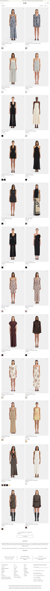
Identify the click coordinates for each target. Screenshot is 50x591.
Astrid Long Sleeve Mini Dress (31, 524)
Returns (2, 569)
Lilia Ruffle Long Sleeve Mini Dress (33, 43)
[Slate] (5, 180)
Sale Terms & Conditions (5, 577)
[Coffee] (26, 355)
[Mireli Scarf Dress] (37, 287)
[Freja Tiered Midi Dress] (37, 375)
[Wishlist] (3, 3)
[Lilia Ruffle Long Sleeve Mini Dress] (37, 24)
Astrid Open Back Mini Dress (7, 524)
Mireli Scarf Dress (29, 306)
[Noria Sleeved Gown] (13, 331)
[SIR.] (25, 3)
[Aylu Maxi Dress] (13, 112)
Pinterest (25, 569)
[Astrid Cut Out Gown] (13, 461)
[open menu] (1, 3)
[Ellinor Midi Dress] (13, 418)
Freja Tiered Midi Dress (30, 394)
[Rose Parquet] (2, 311)
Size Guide (16, 571)
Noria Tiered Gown (5, 87)
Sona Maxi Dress (28, 218)
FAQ (2, 574)
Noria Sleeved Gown (5, 350)
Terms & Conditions (17, 577)
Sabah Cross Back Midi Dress (31, 480)
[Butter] (9, 485)
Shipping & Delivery (5, 568)
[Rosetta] (2, 397)
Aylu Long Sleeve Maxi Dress (7, 262)
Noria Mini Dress (28, 87)
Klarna (2, 572)
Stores (15, 572)
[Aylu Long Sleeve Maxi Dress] (13, 244)
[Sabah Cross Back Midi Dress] (37, 461)
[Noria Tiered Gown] (13, 68)
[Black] (2, 136)
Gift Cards (3, 575)
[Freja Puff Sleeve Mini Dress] (13, 375)
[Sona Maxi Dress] (37, 200)
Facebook (25, 571)
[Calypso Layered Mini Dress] (37, 418)
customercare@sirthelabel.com (40, 575)
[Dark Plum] (2, 355)
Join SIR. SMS (26, 572)
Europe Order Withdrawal (6, 578)
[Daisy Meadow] (2, 48)
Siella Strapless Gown (30, 262)
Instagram (26, 568)
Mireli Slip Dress (5, 306)
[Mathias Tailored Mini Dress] (13, 156)
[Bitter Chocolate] (5, 485)
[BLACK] (7, 485)
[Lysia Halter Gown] (37, 156)
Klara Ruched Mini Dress (6, 218)
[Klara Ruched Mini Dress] (13, 200)
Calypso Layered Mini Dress (31, 436)
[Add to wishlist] (23, 8)
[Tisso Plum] (2, 485)
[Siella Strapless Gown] (37, 244)
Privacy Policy (16, 575)
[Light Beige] (2, 440)
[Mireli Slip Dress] (13, 287)
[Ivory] (5, 224)
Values (15, 568)
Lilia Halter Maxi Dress (6, 43)
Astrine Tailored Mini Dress (31, 350)
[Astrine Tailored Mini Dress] (37, 331)
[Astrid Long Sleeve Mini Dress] (37, 505)
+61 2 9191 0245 (38, 577)
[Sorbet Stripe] (26, 441)
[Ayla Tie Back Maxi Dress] (37, 112)
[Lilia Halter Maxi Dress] (13, 24)
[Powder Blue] (2, 92)
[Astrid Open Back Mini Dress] (13, 505)
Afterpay (3, 571)
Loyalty (15, 569)
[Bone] (26, 136)
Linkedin (25, 575)
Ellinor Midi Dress (5, 436)
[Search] (45, 3)
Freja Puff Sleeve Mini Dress (7, 394)
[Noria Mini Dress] (37, 68)
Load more (25, 536)
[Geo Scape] (26, 224)
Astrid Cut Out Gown (6, 480)
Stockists (15, 574)
